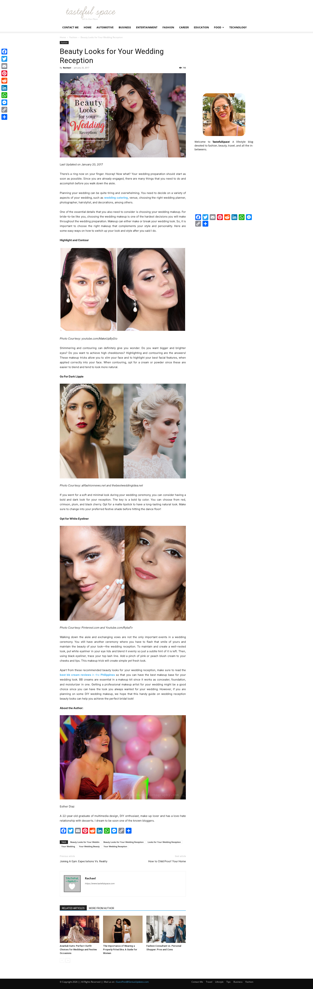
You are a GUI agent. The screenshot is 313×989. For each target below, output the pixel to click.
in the (87, 675)
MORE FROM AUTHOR (101, 908)
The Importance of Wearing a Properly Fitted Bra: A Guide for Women (120, 950)
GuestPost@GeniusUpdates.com (132, 981)
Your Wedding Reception (115, 846)
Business (125, 27)
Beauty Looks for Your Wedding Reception (123, 842)
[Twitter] (4, 58)
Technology (238, 27)
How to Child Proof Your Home (167, 861)
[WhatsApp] (4, 95)
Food (217, 27)
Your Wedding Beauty (89, 846)
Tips (228, 981)
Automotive (105, 27)
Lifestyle (219, 981)
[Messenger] (4, 102)
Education (201, 27)
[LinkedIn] (4, 88)
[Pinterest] (4, 73)
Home (87, 27)
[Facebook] (4, 51)
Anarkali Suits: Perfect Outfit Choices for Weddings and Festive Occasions (78, 950)
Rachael (67, 67)
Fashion (168, 27)
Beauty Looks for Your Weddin (84, 842)
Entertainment (146, 27)
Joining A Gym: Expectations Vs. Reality (83, 861)
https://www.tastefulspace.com (100, 883)
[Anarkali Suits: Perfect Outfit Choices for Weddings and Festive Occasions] (79, 929)
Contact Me (70, 27)
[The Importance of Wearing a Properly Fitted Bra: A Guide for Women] (123, 929)
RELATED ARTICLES (73, 908)
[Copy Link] (4, 109)
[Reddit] (4, 80)
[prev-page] (62, 960)
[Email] (4, 66)
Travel (209, 981)
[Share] (4, 117)
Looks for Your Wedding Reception (164, 842)
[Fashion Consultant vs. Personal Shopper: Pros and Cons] (166, 929)
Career (184, 27)
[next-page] (68, 960)
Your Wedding (68, 846)
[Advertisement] (224, 63)
